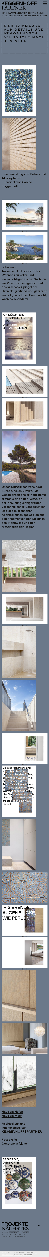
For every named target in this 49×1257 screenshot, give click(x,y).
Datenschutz (7, 1254)
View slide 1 (22, 231)
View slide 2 (26, 231)
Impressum (27, 1254)
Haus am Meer (12, 1115)
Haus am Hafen (12, 1111)
